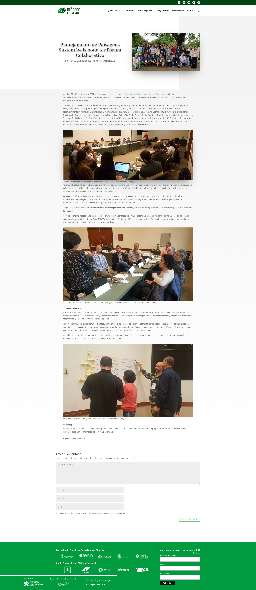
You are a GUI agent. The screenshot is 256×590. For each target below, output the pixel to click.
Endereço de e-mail (168, 556)
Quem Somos (113, 11)
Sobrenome (165, 574)
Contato (191, 11)
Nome (163, 565)
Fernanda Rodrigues (80, 61)
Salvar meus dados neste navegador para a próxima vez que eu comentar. (92, 513)
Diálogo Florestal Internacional (170, 11)
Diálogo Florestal (156, 94)
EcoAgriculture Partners (134, 94)
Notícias (129, 11)
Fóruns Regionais (144, 11)
